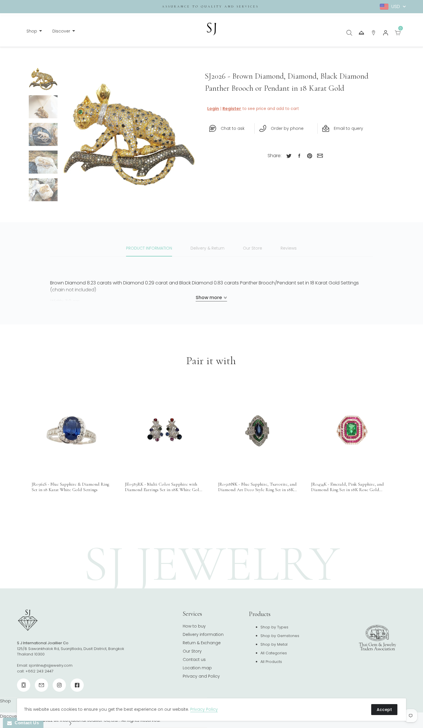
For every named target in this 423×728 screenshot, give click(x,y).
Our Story (192, 651)
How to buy (194, 626)
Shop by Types (274, 627)
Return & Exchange (202, 643)
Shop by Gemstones (279, 635)
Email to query (348, 128)
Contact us (194, 659)
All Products (271, 661)
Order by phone (287, 128)
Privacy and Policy (201, 676)
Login (213, 108)
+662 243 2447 (39, 671)
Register (231, 108)
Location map (197, 668)
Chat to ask (233, 128)
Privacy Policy (204, 709)
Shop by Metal (273, 644)
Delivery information (203, 634)
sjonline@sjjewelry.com (51, 665)
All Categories (273, 653)
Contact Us (25, 722)
